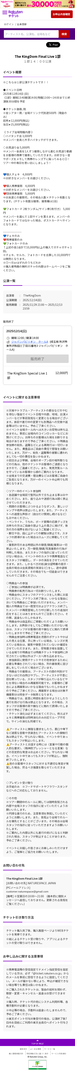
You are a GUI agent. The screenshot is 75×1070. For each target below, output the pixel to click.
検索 (64, 34)
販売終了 (37, 358)
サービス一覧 (49, 1049)
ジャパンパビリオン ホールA (29, 342)
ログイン (9, 24)
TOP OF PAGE (38, 1043)
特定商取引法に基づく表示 (37, 1053)
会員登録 (22, 24)
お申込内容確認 (61, 14)
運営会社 (23, 1049)
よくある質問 (35, 1049)
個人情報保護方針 (16, 1053)
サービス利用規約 (59, 1053)
